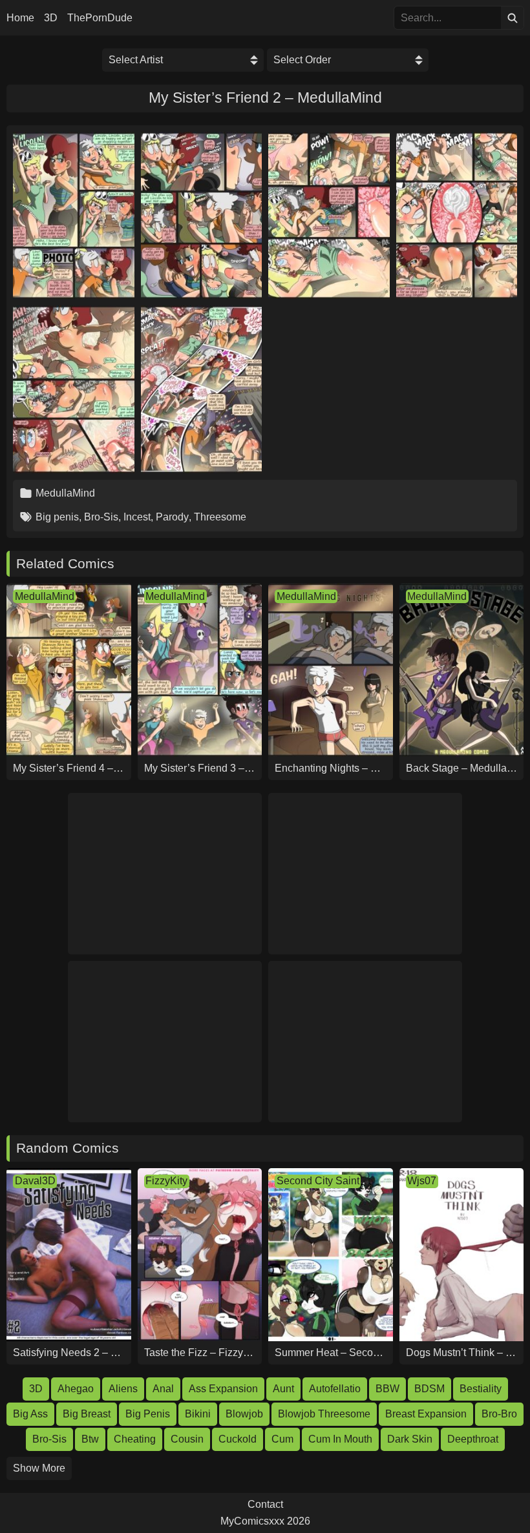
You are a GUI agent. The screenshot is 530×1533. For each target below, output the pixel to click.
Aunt (283, 1388)
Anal (163, 1388)
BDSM (429, 1388)
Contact (265, 1504)
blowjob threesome (324, 1413)
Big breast (87, 1413)
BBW (387, 1388)
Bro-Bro (499, 1413)
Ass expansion (223, 1388)
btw (90, 1439)
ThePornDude (99, 18)
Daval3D (35, 1180)
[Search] (512, 17)
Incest (137, 516)
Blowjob (244, 1413)
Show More (39, 1468)
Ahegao (76, 1388)
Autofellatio (335, 1388)
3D (51, 18)
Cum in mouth (340, 1439)
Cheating (135, 1439)
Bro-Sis (101, 516)
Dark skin (409, 1439)
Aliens (123, 1388)
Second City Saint (318, 1180)
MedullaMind (65, 493)
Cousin (187, 1439)
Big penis (57, 516)
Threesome (220, 516)
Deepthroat (472, 1439)
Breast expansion (426, 1413)
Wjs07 (421, 1180)
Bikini (198, 1413)
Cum (282, 1439)
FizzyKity (166, 1180)
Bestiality (481, 1388)
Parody (172, 516)
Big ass (30, 1413)
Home (20, 18)
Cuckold (237, 1439)
